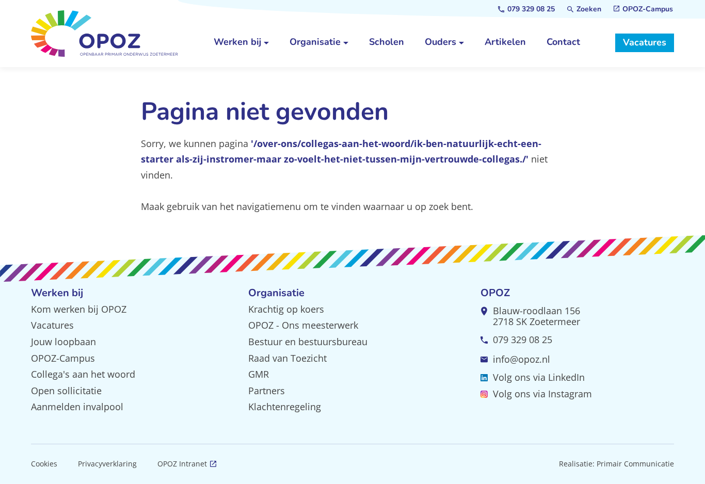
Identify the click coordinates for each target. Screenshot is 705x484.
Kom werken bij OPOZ (78, 309)
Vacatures (52, 325)
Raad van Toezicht (287, 358)
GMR (258, 374)
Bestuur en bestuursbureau (307, 341)
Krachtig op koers (286, 309)
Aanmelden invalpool (77, 406)
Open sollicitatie (66, 390)
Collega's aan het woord (83, 374)
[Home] (104, 33)
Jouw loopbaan (63, 341)
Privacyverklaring (107, 464)
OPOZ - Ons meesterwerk (303, 325)
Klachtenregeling (284, 406)
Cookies (44, 464)
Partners (266, 390)
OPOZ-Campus (63, 358)
